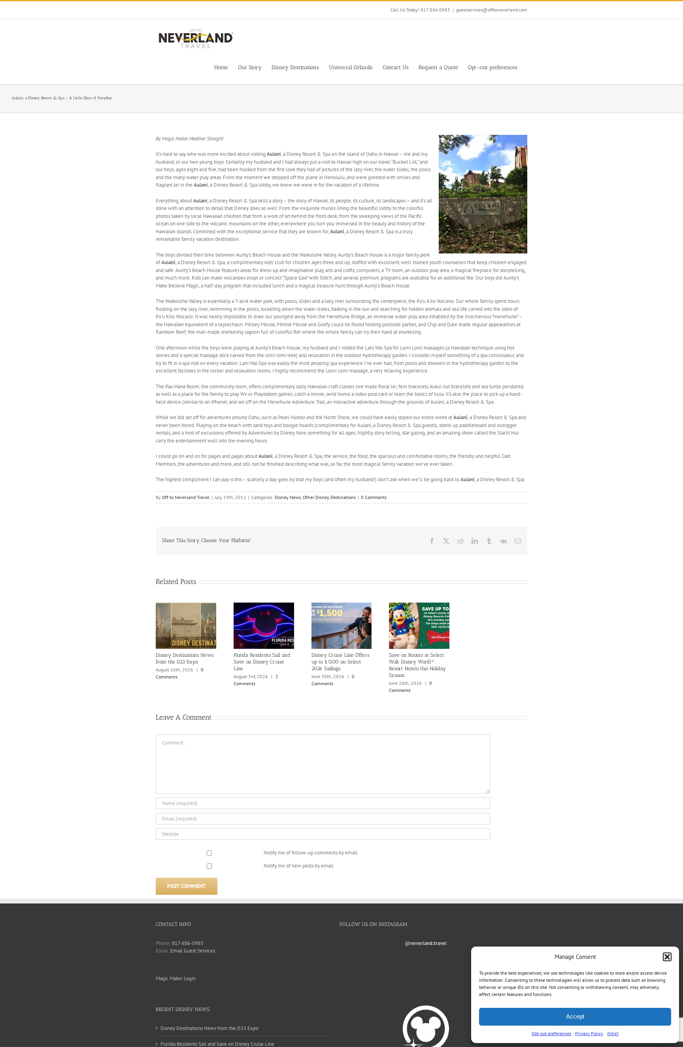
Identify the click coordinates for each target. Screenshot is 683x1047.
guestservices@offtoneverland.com (491, 10)
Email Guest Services (192, 950)
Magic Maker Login (176, 978)
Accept (575, 1016)
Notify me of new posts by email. (299, 865)
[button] (667, 957)
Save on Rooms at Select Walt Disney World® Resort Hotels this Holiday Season (417, 665)
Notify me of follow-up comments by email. (311, 852)
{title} (613, 1033)
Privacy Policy (589, 1033)
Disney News (288, 497)
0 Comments (374, 497)
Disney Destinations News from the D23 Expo (184, 658)
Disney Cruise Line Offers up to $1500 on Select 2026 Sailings (340, 661)
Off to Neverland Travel (185, 497)
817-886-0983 (187, 943)
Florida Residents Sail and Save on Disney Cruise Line (262, 661)
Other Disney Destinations (329, 497)
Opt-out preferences (551, 1033)
